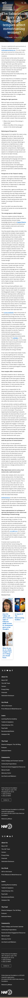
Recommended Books (7, 731)
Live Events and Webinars (8, 776)
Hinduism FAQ (5, 734)
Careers (3, 686)
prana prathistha (9, 312)
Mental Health (5, 770)
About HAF (4, 680)
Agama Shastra (21, 222)
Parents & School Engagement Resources (13, 767)
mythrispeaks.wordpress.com (8, 50)
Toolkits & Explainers (7, 722)
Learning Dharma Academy (9, 719)
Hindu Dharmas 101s (7, 725)
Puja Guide (4, 728)
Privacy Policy (5, 689)
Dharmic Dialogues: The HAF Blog (11, 744)
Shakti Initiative (14, 9)
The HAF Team (5, 683)
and (14, 531)
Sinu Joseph (9, 37)
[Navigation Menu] (25, 3)
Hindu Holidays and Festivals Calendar (12, 761)
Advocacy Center (6, 773)
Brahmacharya (5, 497)
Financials (4, 692)
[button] (6, 800)
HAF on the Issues (6, 706)
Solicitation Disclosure (7, 695)
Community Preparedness (9, 764)
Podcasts (4, 747)
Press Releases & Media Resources (11, 709)
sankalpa (15, 338)
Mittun (10, 819)
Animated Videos (6, 750)
